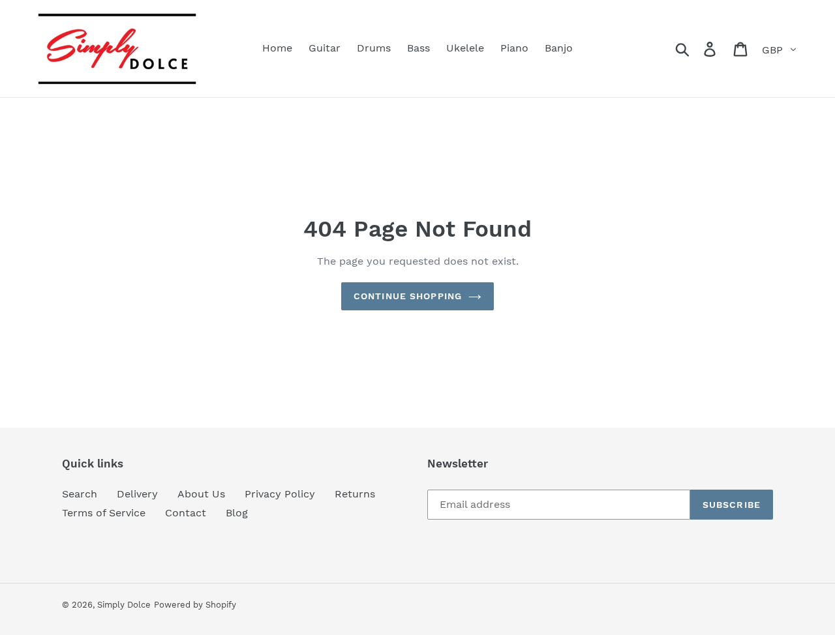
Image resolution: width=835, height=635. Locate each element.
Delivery (137, 494)
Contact (185, 513)
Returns (355, 494)
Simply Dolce (124, 605)
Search (79, 494)
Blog (237, 513)
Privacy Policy (280, 494)
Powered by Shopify (195, 605)
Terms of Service (103, 513)
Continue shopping (408, 296)
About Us (201, 494)
